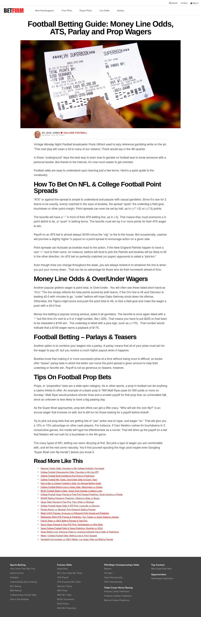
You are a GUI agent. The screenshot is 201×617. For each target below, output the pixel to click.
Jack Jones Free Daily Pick (22, 568)
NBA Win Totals (64, 594)
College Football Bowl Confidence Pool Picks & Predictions (68, 475)
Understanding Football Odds (23, 594)
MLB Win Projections (66, 607)
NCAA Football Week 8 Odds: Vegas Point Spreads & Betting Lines (71, 490)
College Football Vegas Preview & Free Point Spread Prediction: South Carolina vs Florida (81, 494)
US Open (108, 572)
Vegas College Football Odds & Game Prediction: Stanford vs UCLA (72, 528)
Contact (184, 3)
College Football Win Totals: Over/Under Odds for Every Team (69, 479)
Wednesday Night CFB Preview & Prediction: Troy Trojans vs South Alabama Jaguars (80, 516)
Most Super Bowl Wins (161, 568)
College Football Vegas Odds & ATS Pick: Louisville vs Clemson (70, 505)
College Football (75, 132)
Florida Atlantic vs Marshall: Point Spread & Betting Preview (68, 509)
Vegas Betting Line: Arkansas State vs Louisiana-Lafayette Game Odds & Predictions (80, 531)
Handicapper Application (162, 578)
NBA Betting (15, 590)
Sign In (195, 3)
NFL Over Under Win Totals (69, 572)
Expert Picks (86, 10)
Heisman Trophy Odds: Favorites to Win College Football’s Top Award (72, 468)
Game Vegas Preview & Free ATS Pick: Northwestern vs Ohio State (72, 524)
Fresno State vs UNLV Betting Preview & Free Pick (64, 520)
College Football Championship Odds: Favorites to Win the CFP (70, 472)
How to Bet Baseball (19, 599)
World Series (63, 603)
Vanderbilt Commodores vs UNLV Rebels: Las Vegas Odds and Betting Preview (77, 539)
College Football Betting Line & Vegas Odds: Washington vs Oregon (71, 486)
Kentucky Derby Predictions (117, 591)
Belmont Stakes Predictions (117, 600)
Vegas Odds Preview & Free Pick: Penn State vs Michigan (67, 501)
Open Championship (113, 577)
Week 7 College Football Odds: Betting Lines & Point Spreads (69, 535)
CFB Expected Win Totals (69, 581)
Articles (120, 10)
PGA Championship (113, 581)
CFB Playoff (62, 577)
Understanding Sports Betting (23, 581)
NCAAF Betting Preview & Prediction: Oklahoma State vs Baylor (70, 498)
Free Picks (67, 10)
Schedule (14, 577)
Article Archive (16, 572)
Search (174, 3)
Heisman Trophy (64, 586)
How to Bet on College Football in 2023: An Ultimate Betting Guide (71, 483)
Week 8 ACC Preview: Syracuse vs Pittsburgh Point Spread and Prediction (75, 513)
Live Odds (104, 10)
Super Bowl (62, 568)
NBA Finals (62, 590)
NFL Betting (15, 586)
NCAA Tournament (65, 599)
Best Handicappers (44, 10)
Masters (107, 568)
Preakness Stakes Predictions (118, 595)
